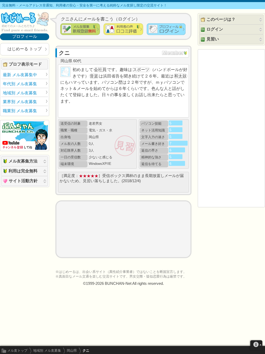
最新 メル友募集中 (20, 75)
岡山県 (72, 350)
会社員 (100, 69)
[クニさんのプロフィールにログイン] (166, 29)
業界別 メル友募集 (20, 102)
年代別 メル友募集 (20, 84)
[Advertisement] (123, 229)
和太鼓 (180, 76)
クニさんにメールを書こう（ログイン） (100, 19)
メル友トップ (17, 350)
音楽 (94, 76)
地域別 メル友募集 (47, 350)
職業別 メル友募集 (20, 111)
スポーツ (141, 69)
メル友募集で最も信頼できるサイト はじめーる (24, 21)
